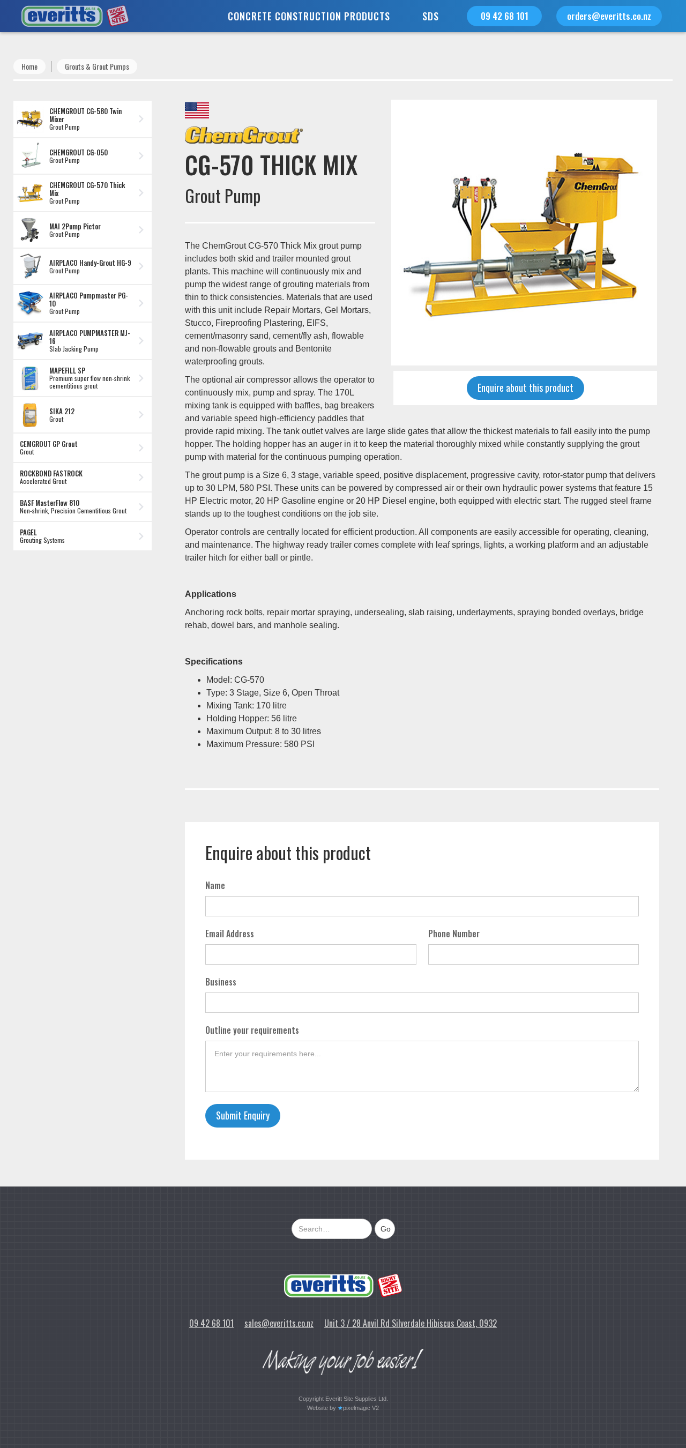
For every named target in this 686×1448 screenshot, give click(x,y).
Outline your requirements (252, 1030)
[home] (64, 16)
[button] (309, 16)
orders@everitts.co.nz (609, 16)
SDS (430, 16)
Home (29, 66)
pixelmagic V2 (361, 1408)
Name (215, 885)
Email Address (229, 933)
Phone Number (454, 933)
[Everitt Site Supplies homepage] (343, 1285)
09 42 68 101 (504, 16)
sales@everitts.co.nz (279, 1323)
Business (220, 981)
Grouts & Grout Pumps (97, 66)
